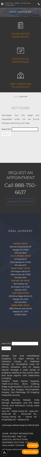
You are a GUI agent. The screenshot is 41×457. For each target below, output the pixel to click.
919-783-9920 (21, 302)
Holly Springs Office (20, 256)
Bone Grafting (31, 384)
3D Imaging (33, 392)
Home (16, 97)
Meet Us (21, 436)
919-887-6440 (20, 315)
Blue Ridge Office (20, 293)
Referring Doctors (13, 442)
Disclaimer (8, 445)
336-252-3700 (20, 290)
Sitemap (19, 445)
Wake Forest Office (20, 268)
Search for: (6, 129)
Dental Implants (30, 381)
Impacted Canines (11, 395)
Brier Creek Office (20, 305)
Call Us (33, 445)
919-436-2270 (20, 265)
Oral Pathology (18, 392)
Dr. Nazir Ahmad (23, 358)
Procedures (9, 436)
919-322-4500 (20, 253)
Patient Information (21, 433)
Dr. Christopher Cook (23, 364)
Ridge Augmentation (12, 387)
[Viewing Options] (5, 452)
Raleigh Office (21, 243)
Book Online (31, 452)
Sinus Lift (28, 387)
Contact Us (31, 442)
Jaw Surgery (17, 389)
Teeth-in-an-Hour (10, 384)
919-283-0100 (20, 278)
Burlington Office (20, 280)
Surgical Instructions (15, 439)
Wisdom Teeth (10, 381)
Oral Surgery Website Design (13, 425)
